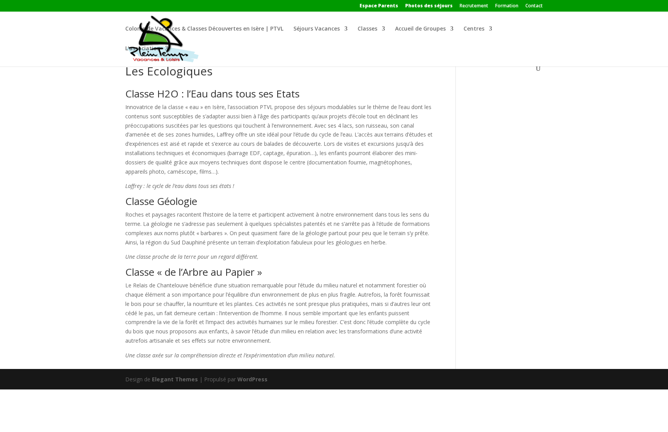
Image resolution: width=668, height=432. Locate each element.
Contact (534, 6)
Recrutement (474, 6)
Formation (506, 6)
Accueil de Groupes (420, 29)
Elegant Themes (175, 379)
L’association (142, 49)
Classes (367, 29)
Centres (474, 29)
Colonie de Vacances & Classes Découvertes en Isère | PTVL (204, 29)
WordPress (252, 379)
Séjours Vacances (316, 29)
